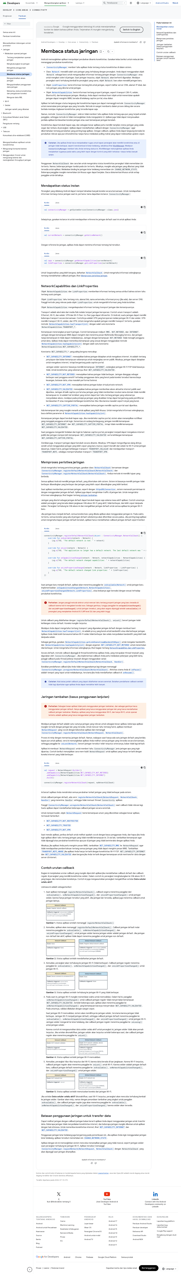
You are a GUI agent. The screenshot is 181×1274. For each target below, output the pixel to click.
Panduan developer (140, 1227)
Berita (38, 1239)
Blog (38, 1243)
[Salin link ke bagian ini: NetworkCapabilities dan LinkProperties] (100, 286)
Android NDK (138, 1239)
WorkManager (118, 146)
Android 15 (113, 1229)
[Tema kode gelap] (141, 207)
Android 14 (113, 1233)
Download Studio (139, 1235)
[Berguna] (141, 42)
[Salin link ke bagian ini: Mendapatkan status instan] (81, 186)
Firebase (89, 1257)
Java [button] (57, 203)
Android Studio (162, 3)
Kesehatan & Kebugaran (69, 1229)
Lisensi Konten (103, 1173)
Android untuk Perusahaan (46, 1227)
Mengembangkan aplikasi (55, 3)
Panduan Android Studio (142, 1223)
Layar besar (88, 1223)
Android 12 (113, 1241)
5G (61, 1241)
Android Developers (48, 42)
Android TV (88, 1239)
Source (39, 1235)
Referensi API (138, 1231)
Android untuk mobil (92, 1235)
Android (39, 1223)
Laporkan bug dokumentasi (162, 1226)
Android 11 (113, 1245)
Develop (7, 10)
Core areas (22, 10)
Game (62, 1221)
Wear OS (87, 1227)
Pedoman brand (57, 1268)
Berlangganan (149, 1268)
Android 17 (113, 1221)
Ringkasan (7, 16)
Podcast (39, 1247)
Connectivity (39, 10)
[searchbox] (16, 24)
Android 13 (113, 1237)
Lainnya (79, 3)
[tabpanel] (93, 210)
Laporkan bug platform (166, 1221)
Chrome (78, 1257)
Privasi (62, 1237)
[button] (16, 50)
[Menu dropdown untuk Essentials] (38, 3)
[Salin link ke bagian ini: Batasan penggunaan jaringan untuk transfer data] (113, 1116)
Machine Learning (67, 1225)
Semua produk (127, 1257)
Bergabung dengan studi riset (166, 1236)
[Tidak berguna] (144, 42)
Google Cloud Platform (107, 1257)
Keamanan (40, 1231)
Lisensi (46, 1268)
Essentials (30, 3)
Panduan (22, 16)
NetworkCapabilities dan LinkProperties (127, 648)
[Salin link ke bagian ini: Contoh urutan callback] (76, 868)
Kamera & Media (66, 1233)
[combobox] (114, 3)
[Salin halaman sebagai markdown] (108, 51)
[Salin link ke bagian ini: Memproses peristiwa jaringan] (86, 462)
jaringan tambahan (89, 495)
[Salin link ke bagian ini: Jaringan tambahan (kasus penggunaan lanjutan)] (111, 697)
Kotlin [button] (46, 203)
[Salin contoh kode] (144, 207)
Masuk (175, 3)
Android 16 (113, 1225)
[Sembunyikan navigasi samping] (29, 1269)
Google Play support (165, 1231)
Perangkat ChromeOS (93, 1231)
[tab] (46, 202)
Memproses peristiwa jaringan (94, 276)
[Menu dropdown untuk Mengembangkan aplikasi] (69, 3)
